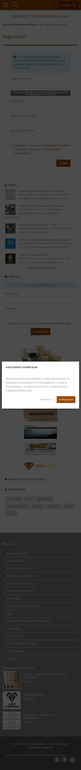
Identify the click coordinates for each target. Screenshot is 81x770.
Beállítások (46, 399)
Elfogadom (67, 399)
